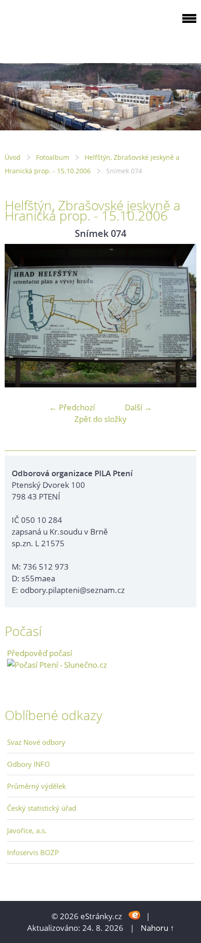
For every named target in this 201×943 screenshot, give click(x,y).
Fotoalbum (52, 157)
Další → (138, 407)
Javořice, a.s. (27, 830)
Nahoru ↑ (157, 927)
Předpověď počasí (39, 653)
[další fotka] (181, 316)
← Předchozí (72, 407)
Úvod (13, 157)
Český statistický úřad (41, 808)
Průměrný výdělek (36, 786)
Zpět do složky (100, 419)
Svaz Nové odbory (36, 742)
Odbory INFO (28, 764)
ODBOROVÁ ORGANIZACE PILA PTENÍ (63, 30)
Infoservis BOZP (33, 852)
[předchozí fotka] (19, 316)
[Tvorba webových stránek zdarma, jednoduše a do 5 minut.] (135, 915)
